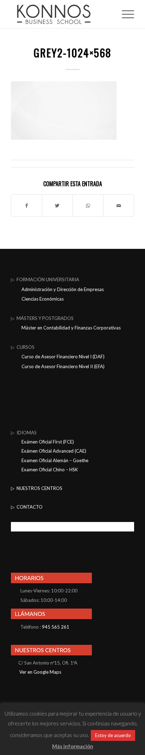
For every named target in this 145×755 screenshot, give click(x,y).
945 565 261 (55, 627)
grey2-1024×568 (73, 53)
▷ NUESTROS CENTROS (36, 488)
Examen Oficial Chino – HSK (49, 469)
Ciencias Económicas (42, 299)
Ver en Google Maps (39, 672)
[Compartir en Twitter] (57, 205)
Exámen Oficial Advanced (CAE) (53, 451)
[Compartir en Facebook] (26, 205)
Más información (72, 746)
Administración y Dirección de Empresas (62, 289)
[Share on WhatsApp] (88, 205)
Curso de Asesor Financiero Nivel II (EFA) (63, 366)
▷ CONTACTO (27, 507)
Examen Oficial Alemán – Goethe (54, 460)
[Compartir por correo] (118, 205)
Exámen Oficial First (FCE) (47, 442)
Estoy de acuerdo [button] (113, 735)
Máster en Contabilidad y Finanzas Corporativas (71, 328)
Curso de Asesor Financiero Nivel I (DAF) (63, 356)
